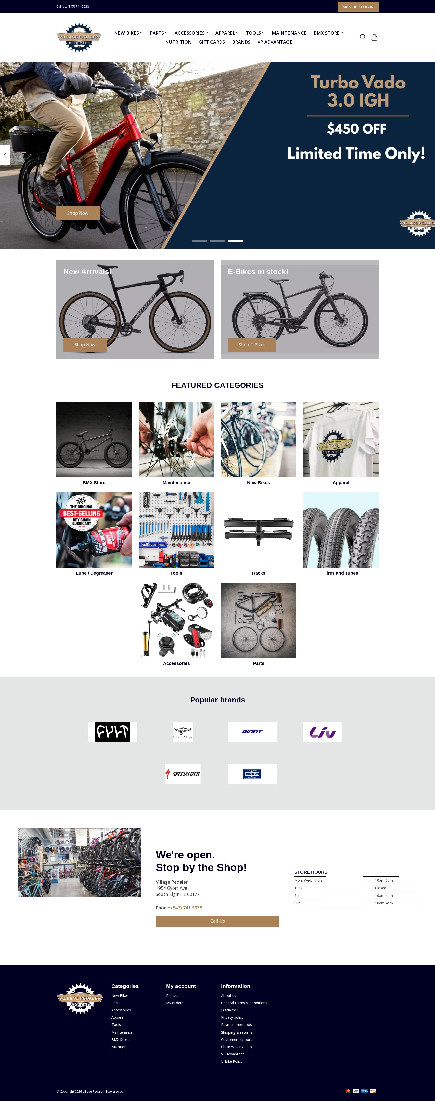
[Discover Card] (373, 1091)
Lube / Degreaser (94, 573)
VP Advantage (275, 42)
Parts (258, 663)
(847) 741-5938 (186, 908)
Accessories (176, 663)
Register (173, 995)
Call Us (217, 921)
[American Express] (364, 1091)
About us (228, 995)
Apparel (341, 482)
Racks (258, 573)
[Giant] (252, 733)
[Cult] (112, 733)
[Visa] (356, 1091)
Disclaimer (229, 1009)
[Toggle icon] (363, 37)
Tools (176, 573)
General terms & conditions (244, 1002)
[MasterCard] (347, 1091)
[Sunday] (252, 774)
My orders (175, 1002)
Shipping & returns (236, 1032)
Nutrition (178, 42)
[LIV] (322, 733)
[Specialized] (182, 774)
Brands (241, 42)
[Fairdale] (182, 733)
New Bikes (258, 482)
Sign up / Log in (358, 6)
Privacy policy (232, 1017)
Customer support (236, 1039)
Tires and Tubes (341, 573)
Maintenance (289, 33)
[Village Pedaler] (78, 37)
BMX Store (94, 482)
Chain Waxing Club (236, 1046)
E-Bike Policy (231, 1061)
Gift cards (212, 42)
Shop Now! (78, 213)
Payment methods (236, 1024)
